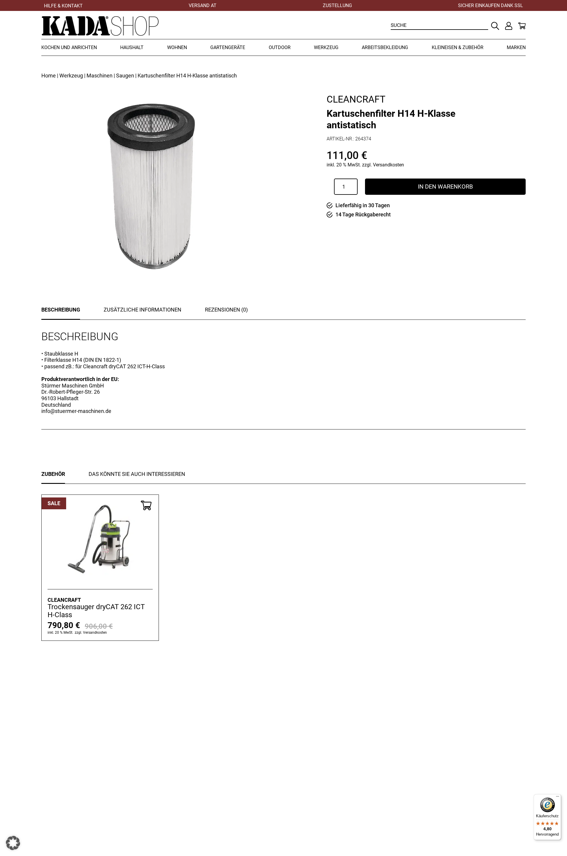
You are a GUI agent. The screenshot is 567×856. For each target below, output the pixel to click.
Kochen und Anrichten (69, 47)
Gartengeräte (227, 47)
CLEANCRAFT (356, 99)
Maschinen (100, 75)
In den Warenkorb (445, 186)
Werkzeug (326, 47)
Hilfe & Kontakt (63, 6)
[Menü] (557, 797)
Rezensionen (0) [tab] (226, 310)
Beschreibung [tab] (60, 310)
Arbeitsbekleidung (385, 47)
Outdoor (280, 47)
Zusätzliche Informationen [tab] (142, 310)
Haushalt (132, 47)
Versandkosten (388, 165)
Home (48, 75)
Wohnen (177, 47)
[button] (13, 843)
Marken (516, 47)
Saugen (125, 75)
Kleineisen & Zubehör (457, 47)
